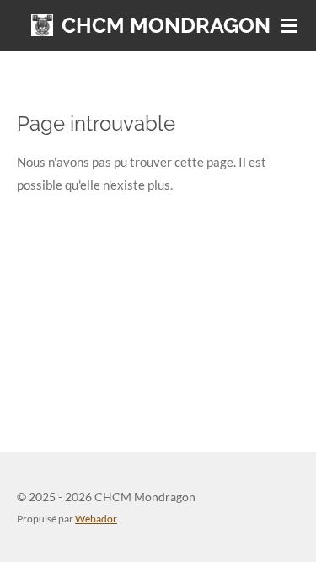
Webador (96, 518)
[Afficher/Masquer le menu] (289, 25)
